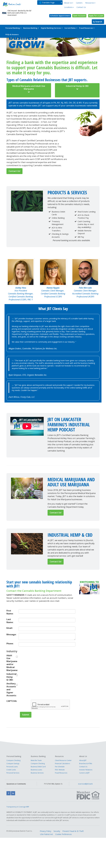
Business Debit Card (38, 767)
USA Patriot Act (46, 834)
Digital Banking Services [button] (51, 28)
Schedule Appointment (60, 15)
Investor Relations (85, 770)
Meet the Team (36, 760)
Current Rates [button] (70, 28)
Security (57, 831)
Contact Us (81, 7)
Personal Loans (12, 767)
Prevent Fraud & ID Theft (73, 831)
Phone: (9, 643)
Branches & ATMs (85, 763)
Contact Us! (14, 171)
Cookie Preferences (63, 834)
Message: (10, 634)
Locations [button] (68, 7)
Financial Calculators (62, 763)
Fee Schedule (60, 767)
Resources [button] (89, 3)
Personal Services (12, 773)
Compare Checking (13, 760)
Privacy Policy (45, 831)
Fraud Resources (61, 773)
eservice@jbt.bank (85, 784)
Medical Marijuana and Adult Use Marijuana (28, 87)
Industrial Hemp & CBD (77, 86)
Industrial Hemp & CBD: (10, 677)
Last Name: (9, 621)
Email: (9, 628)
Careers (79, 3)
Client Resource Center (63, 760)
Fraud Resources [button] (86, 28)
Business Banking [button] (30, 28)
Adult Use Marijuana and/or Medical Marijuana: (10, 663)
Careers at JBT (84, 773)
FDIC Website (60, 770)
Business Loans (36, 770)
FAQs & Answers (12, 34)
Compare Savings (12, 763)
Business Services (37, 773)
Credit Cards (11, 770)
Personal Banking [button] (12, 28)
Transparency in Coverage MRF (17, 807)
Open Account (79, 15)
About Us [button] (68, 3)
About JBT (82, 760)
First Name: (9, 612)
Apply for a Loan (96, 15)
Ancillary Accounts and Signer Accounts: (10, 689)
